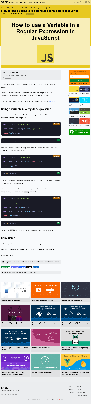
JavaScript (52, 101)
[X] (83, 2)
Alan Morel (21, 14)
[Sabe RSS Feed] (89, 2)
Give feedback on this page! (20, 272)
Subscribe (79, 80)
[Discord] (77, 2)
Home (3, 8)
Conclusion (8, 78)
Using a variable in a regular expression (15, 75)
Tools (30, 2)
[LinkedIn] (86, 2)
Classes (11, 2)
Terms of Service (82, 395)
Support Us (6, 267)
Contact (71, 392)
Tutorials (19, 2)
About (71, 389)
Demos (36, 2)
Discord (16, 267)
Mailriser (85, 83)
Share (23, 267)
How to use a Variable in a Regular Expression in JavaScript (32, 8)
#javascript (30, 14)
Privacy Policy (81, 392)
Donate (42, 2)
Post (30, 267)
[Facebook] (80, 2)
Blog (25, 2)
